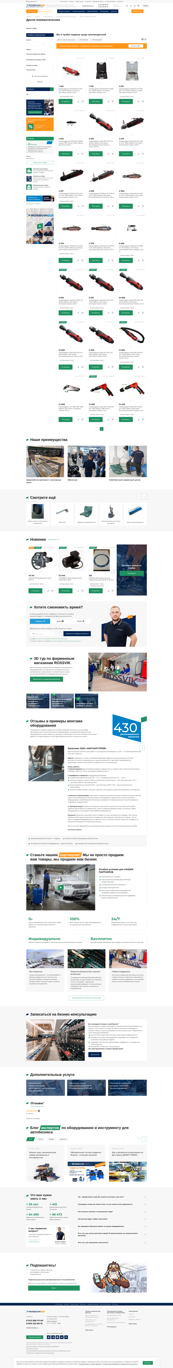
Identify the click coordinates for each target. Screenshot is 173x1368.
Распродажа (104, 11)
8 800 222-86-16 (34, 1323)
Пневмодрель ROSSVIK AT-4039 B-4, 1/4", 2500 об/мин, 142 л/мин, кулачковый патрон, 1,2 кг (70, 195)
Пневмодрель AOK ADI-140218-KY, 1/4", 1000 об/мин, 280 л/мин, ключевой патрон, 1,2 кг (101, 408)
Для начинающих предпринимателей (92, 1316)
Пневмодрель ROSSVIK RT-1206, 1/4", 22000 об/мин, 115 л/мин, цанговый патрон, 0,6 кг (70, 90)
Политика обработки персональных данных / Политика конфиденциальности (48, 1350)
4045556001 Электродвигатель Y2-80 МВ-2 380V (70, 579)
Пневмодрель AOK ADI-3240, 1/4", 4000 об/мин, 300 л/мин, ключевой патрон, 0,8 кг (101, 302)
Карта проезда (52, 1321)
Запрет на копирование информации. (48, 1346)
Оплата (131, 1314)
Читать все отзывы (40, 163)
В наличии (84, 40)
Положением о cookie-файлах (90, 1364)
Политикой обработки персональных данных (120, 1364)
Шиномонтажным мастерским (113, 1319)
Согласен (147, 1363)
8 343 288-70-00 (34, 1320)
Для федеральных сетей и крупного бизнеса (94, 1324)
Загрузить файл (135, 46)
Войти (54, 1288)
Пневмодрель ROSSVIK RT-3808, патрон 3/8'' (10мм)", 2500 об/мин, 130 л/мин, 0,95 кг (71, 143)
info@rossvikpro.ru (32, 1327)
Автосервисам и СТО (114, 1315)
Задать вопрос (34, 1241)
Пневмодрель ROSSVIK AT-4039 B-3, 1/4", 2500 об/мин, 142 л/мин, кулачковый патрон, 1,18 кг (131, 143)
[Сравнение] (131, 6)
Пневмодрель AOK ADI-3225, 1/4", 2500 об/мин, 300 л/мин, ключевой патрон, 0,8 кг (101, 354)
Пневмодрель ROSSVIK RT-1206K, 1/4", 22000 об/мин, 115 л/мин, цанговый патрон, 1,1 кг (101, 90)
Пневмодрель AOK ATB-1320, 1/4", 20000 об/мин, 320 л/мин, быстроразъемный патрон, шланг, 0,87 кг (101, 144)
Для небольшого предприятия (90, 1320)
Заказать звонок (35, 1337)
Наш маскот (89, 1330)
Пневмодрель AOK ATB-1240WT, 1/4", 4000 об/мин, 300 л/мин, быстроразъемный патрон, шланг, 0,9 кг (131, 355)
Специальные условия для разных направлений (116, 1312)
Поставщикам (111, 1326)
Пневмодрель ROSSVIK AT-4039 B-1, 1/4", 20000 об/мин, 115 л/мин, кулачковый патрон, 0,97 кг (71, 247)
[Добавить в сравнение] (78, 101)
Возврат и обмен (134, 1319)
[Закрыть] (157, 1360)
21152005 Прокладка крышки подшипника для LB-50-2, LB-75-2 (101, 579)
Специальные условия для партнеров (86, 998)
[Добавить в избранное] (82, 101)
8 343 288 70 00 (103, 5)
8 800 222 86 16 (103, 7)
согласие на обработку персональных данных (51, 638)
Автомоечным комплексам (116, 1322)
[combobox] (66, 40)
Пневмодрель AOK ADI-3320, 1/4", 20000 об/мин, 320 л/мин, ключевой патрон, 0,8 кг (71, 302)
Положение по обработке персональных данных (40, 1352)
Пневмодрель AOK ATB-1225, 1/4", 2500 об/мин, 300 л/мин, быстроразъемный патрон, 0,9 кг (71, 354)
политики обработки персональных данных (66, 641)
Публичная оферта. (31, 1346)
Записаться (95, 1054)
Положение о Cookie (32, 1348)
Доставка (132, 1317)
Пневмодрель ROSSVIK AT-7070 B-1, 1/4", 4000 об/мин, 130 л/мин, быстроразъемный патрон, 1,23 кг (102, 247)
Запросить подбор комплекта (77, 633)
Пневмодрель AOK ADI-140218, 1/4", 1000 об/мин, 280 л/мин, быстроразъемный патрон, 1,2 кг (131, 408)
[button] (70, 135)
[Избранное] (134, 6)
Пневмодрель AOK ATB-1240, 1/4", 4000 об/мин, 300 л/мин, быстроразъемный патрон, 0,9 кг (131, 302)
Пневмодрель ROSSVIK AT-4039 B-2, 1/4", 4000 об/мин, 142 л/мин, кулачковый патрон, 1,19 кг (131, 195)
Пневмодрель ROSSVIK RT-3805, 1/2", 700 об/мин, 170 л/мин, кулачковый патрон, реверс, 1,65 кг (131, 248)
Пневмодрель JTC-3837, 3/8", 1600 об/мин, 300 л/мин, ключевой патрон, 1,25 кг (71, 408)
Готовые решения (79, 11)
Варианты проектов (35, 112)
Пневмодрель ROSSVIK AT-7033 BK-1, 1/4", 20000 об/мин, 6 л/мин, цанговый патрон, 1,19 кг (131, 90)
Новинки (114, 11)
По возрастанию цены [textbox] (67, 40)
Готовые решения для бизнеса (92, 1312)
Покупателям (133, 1311)
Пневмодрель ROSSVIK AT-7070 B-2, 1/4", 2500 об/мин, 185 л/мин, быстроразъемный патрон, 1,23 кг (102, 195)
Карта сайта (133, 1323)
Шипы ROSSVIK (92, 11)
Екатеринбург (32, 1)
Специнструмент (64, 11)
